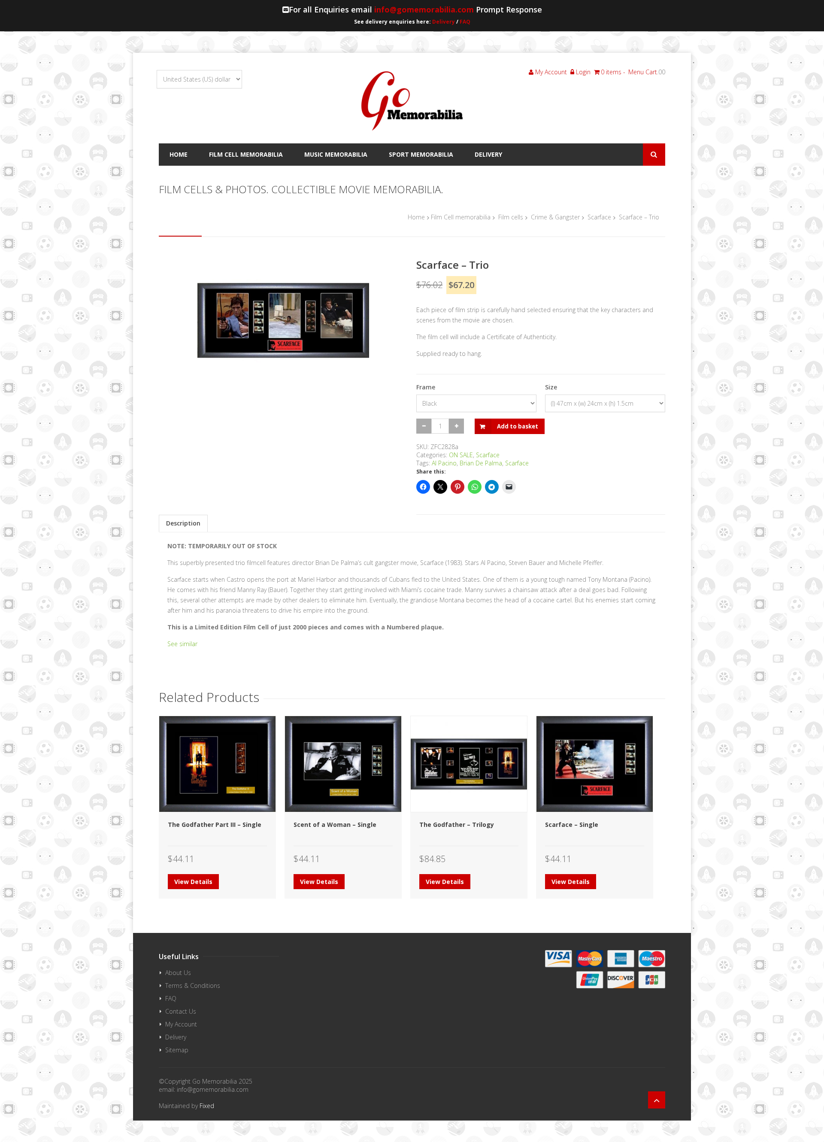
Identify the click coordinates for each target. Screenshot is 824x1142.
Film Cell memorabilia (246, 154)
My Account (550, 72)
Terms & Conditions (192, 985)
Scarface (599, 217)
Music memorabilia (335, 154)
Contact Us (180, 1011)
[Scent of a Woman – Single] (343, 764)
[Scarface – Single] (594, 764)
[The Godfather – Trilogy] (468, 764)
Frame (425, 387)
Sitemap (176, 1050)
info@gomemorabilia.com (424, 9)
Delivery (443, 21)
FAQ (465, 21)
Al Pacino (444, 463)
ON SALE (461, 455)
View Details (193, 882)
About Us (178, 973)
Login (582, 72)
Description (183, 523)
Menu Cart (642, 72)
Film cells (510, 217)
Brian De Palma (481, 463)
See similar (182, 644)
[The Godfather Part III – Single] (217, 764)
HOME (179, 154)
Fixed (207, 1106)
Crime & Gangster (555, 217)
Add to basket (517, 426)
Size (551, 387)
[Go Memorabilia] (412, 101)
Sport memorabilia (421, 154)
